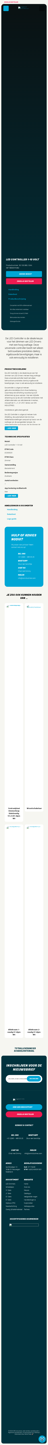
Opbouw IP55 (10, 1203)
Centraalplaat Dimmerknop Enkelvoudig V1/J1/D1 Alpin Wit (14, 813)
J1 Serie (8, 1193)
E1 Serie (8, 1200)
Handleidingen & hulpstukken (29, 1201)
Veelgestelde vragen (30, 1197)
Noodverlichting (11, 1206)
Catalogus (27, 1193)
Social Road (28, 1434)
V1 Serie (8, 1190)
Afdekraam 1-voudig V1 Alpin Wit (14, 1032)
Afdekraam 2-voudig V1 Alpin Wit (34, 1032)
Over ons (27, 1187)
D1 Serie (8, 1197)
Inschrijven (33, 1079)
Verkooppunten (29, 1206)
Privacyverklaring (28, 1432)
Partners (27, 1209)
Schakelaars (10, 1187)
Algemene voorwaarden (15, 1432)
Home (26, 1184)
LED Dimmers (10, 1184)
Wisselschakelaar (34, 808)
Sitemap (37, 1432)
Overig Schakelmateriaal (14, 1209)
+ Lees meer (11, 428)
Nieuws (26, 1190)
